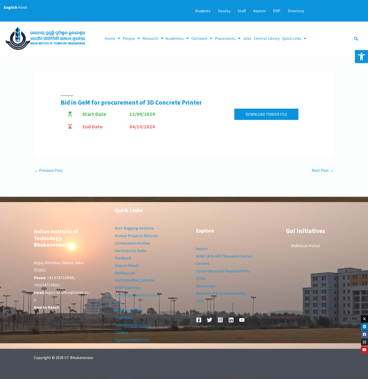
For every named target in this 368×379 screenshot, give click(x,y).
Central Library (267, 38)
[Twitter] (209, 320)
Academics (175, 38)
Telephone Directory (132, 324)
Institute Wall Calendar (135, 280)
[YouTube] (242, 320)
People (129, 38)
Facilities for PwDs (130, 250)
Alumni (259, 10)
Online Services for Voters (137, 295)
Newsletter (206, 285)
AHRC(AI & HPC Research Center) (224, 256)
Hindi (22, 7)
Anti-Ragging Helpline (134, 228)
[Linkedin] (364, 326)
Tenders (122, 332)
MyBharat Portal (305, 245)
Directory (296, 10)
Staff (242, 10)
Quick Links (291, 38)
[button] (361, 56)
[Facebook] (364, 334)
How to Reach (127, 265)
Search (202, 248)
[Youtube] (364, 349)
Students (203, 10)
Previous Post (48, 170)
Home (110, 38)
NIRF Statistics (128, 287)
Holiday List (125, 272)
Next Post (323, 170)
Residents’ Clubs (129, 309)
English (10, 7)
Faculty (224, 10)
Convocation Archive (132, 243)
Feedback (123, 257)
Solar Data (124, 317)
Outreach (199, 38)
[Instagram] (364, 342)
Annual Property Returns (136, 235)
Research (150, 38)
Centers (203, 263)
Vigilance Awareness (132, 339)
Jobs (247, 38)
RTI (118, 302)
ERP (276, 10)
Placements (225, 38)
